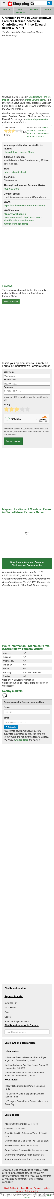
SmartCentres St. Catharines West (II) (26, 1134)
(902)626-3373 (12, 188)
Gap (6, 1012)
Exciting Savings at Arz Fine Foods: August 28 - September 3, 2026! (26, 1066)
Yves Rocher (10, 1007)
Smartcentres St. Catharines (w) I (26, 1140)
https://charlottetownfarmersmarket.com (24, 205)
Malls (6, 9)
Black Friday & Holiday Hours (18, 1188)
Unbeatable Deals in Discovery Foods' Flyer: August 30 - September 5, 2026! (25, 1059)
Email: (7, 717)
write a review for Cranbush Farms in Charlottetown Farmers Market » (38, 132)
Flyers (34, 9)
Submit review (13, 441)
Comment (9, 387)
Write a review (11, 301)
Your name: (9, 371)
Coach (7, 1016)
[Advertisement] (27, 66)
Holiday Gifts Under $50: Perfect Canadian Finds (24, 1087)
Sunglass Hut (10, 1002)
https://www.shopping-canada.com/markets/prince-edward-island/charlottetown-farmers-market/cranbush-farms (23, 218)
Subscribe (11, 727)
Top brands (20, 11)
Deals (47, 9)
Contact (37, 1188)
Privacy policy (21, 739)
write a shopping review (37, 119)
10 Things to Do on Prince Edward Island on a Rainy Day (26, 1103)
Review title (10, 379)
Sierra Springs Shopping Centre (26, 1150)
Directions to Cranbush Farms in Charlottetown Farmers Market (27, 564)
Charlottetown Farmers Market (19, 151)
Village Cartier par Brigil (21, 1123)
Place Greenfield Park (21, 1145)
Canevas (14, 1128)
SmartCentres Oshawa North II (25, 1154)
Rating (7, 404)
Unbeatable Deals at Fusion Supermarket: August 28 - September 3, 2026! (24, 1074)
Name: (7, 707)
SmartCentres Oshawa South (24, 1159)
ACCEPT (42, 1196)
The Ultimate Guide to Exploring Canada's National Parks (24, 1095)
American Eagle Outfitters (16, 1021)
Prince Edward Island (35, 99)
